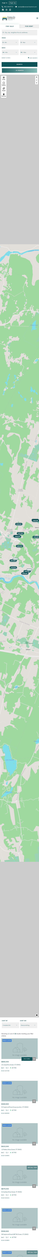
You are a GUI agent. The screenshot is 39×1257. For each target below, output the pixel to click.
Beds (3, 48)
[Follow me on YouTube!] (10, 10)
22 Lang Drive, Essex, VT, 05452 (10, 1065)
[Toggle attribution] (37, 1015)
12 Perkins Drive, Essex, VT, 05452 (11, 1149)
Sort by (5, 1020)
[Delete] (3, 95)
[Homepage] (9, 18)
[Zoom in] (36, 77)
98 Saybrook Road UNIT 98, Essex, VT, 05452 (14, 1234)
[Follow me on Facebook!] (3, 10)
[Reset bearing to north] (36, 82)
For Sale (10, 26)
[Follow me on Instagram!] (6, 10)
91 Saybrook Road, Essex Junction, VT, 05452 (14, 1107)
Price (4, 38)
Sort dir (23, 1020)
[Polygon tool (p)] (3, 78)
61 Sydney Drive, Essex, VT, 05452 (11, 1192)
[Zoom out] (36, 80)
